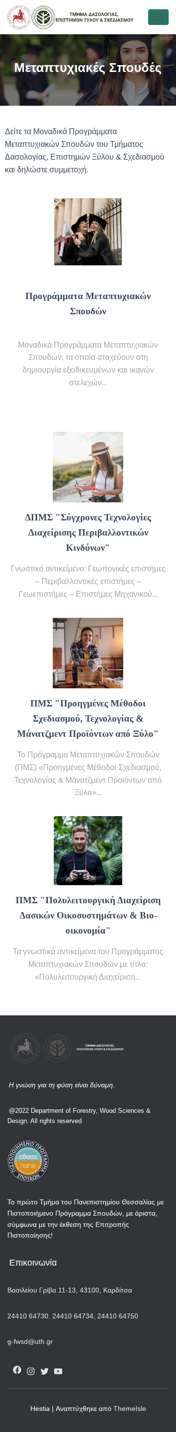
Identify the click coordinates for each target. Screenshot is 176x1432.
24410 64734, (73, 1316)
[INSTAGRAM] (31, 1371)
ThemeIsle (129, 1408)
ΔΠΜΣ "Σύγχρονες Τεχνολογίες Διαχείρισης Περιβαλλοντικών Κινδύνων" (88, 532)
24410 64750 (117, 1316)
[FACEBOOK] (17, 1370)
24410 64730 (27, 1316)
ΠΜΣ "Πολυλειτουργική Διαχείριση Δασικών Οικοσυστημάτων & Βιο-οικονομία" (88, 915)
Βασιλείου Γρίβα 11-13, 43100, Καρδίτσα (69, 1290)
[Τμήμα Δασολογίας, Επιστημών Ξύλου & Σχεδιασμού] (74, 17)
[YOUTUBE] (58, 1371)
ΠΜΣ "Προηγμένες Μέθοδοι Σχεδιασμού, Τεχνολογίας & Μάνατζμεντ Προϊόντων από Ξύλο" (88, 718)
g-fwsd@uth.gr (30, 1341)
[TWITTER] (44, 1371)
